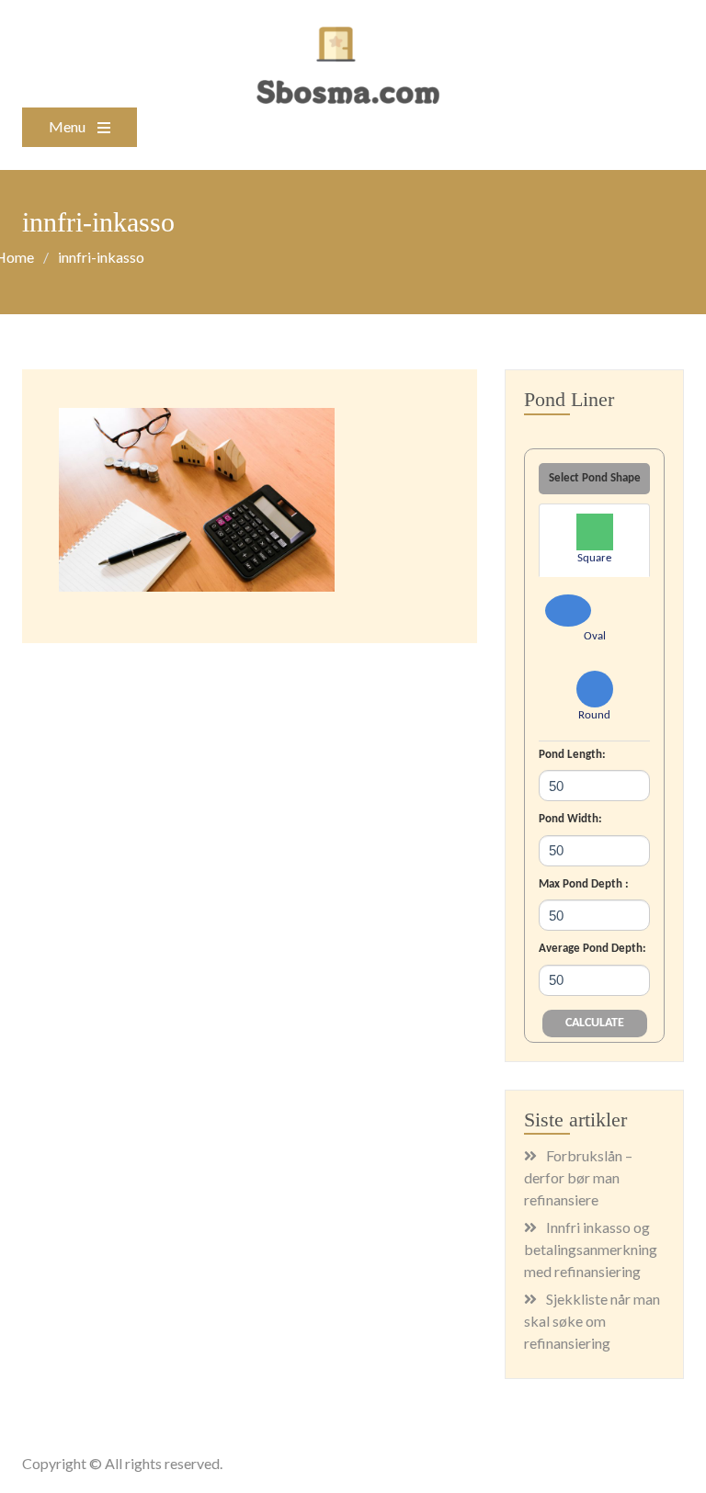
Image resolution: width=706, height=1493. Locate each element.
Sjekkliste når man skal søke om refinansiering (592, 1321)
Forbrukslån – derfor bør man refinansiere (578, 1177)
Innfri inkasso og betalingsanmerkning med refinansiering (590, 1249)
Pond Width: (570, 819)
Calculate (594, 1023)
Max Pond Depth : (584, 884)
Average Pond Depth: (592, 949)
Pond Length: (572, 755)
